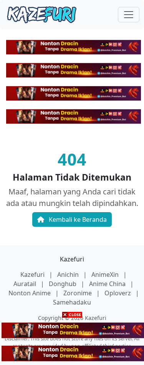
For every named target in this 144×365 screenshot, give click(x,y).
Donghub (63, 284)
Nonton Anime (30, 293)
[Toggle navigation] (128, 14)
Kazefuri (72, 259)
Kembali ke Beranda (77, 219)
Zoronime (78, 293)
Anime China (108, 284)
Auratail (25, 284)
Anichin (68, 274)
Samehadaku (72, 302)
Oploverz (118, 293)
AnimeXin (105, 274)
